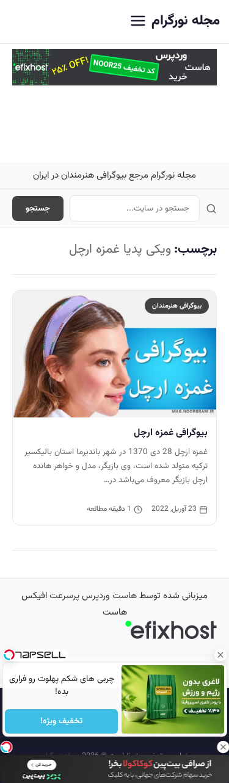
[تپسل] (6, 747)
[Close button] (220, 655)
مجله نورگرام (185, 21)
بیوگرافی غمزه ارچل (171, 432)
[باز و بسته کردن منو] (138, 21)
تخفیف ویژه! (61, 721)
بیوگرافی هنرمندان (177, 305)
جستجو (38, 208)
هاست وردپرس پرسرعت (93, 596)
